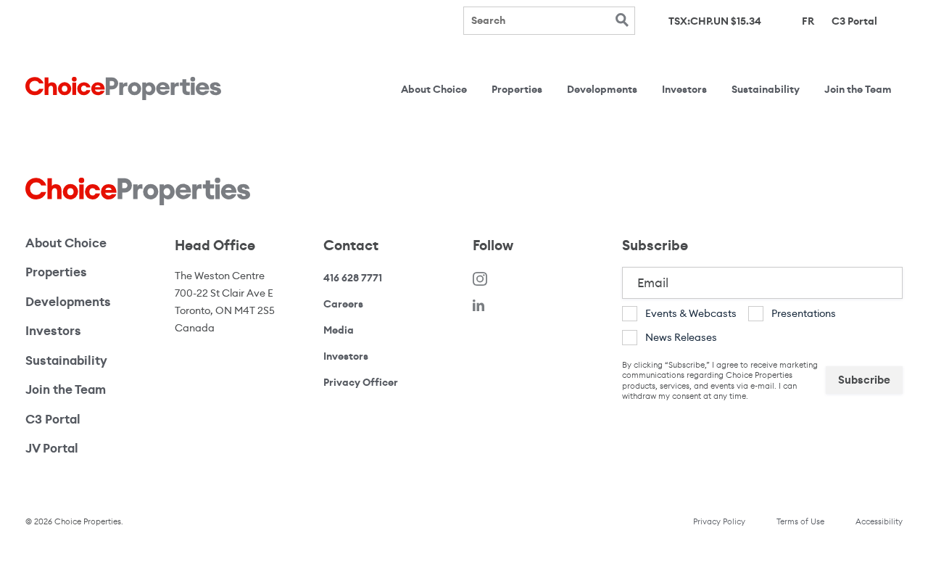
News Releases (681, 337)
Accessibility (879, 521)
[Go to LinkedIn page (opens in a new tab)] (478, 304)
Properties (517, 89)
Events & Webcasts (691, 313)
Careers (343, 304)
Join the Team (858, 89)
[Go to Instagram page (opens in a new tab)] (480, 278)
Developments (602, 89)
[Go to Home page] (123, 89)
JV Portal (87, 448)
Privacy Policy (719, 521)
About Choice (434, 89)
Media (338, 330)
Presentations (803, 313)
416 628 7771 (352, 278)
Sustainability (766, 89)
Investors (684, 89)
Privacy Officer (360, 382)
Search (621, 20)
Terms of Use (800, 521)
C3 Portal (854, 20)
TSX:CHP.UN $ (714, 21)
